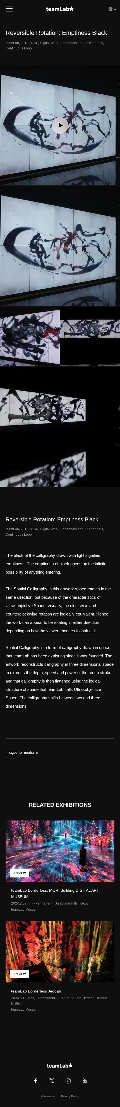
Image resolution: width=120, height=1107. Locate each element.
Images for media (20, 752)
